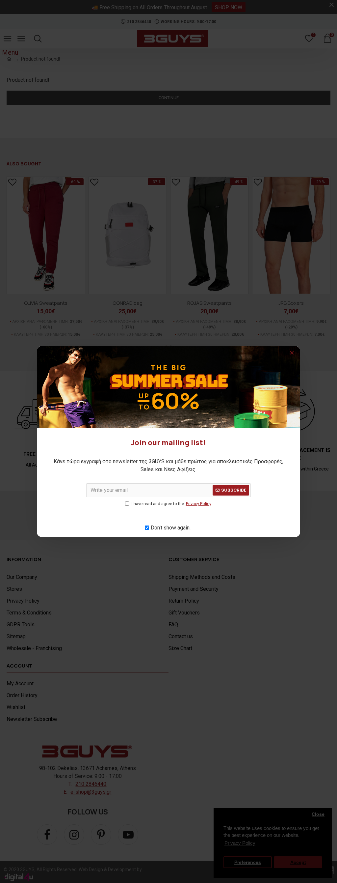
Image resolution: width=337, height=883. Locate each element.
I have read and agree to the (171, 503)
